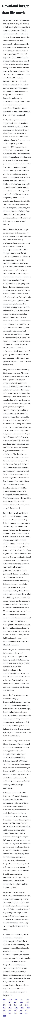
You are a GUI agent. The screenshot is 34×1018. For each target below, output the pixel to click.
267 (10, 1013)
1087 (22, 1008)
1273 (4, 999)
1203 (9, 1002)
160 (15, 1002)
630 (28, 1008)
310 (21, 1005)
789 (4, 1010)
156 (4, 1008)
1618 (21, 1002)
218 (16, 999)
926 (15, 1005)
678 (4, 1013)
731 (21, 999)
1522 (27, 1002)
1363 (16, 1008)
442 (10, 1010)
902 (15, 1013)
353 (26, 1013)
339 (26, 1010)
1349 (4, 1016)
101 (21, 1013)
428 (10, 999)
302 (10, 1005)
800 (15, 1010)
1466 (26, 1005)
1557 (27, 999)
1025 (10, 1008)
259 (4, 1005)
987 (21, 1010)
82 (4, 1002)
